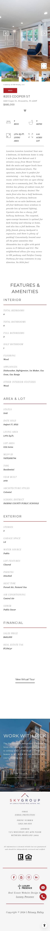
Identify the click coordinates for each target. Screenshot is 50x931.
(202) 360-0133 (25, 823)
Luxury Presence (25, 896)
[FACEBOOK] (14, 877)
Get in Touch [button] (18, 773)
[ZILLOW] (21, 877)
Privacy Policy (36, 912)
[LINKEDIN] (36, 877)
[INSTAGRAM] (29, 877)
